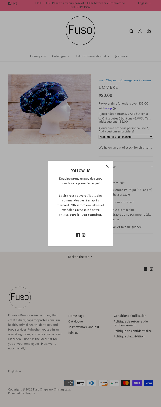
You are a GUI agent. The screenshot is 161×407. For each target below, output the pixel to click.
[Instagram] (83, 235)
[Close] (107, 166)
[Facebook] (78, 235)
